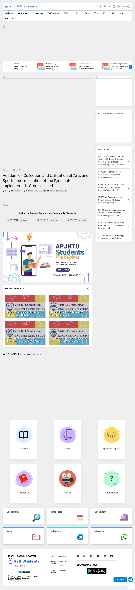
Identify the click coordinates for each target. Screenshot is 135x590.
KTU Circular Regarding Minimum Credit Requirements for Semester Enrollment (87, 65)
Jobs (40, 13)
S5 (95, 13)
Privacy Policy (53, 571)
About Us (62, 557)
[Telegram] (114, 6)
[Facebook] (97, 6)
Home (10, 13)
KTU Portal (12, 18)
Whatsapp (54, 13)
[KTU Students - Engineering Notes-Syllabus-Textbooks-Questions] (27, 7)
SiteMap (62, 570)
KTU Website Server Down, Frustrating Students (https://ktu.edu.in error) (21, 64)
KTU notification (18, 170)
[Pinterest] (118, 6)
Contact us (62, 561)
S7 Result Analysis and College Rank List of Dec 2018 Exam (69, 340)
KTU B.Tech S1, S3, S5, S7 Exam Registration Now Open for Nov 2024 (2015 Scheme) (119, 65)
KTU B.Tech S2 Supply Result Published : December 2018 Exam (23, 340)
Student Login (54, 562)
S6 (104, 13)
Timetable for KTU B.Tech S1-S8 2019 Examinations (67, 313)
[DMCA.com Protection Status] (23, 572)
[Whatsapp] (101, 6)
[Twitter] (109, 6)
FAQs (62, 566)
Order (5, 205)
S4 (86, 13)
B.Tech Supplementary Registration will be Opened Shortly (25, 313)
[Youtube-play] (105, 6)
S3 (77, 13)
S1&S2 (67, 13)
